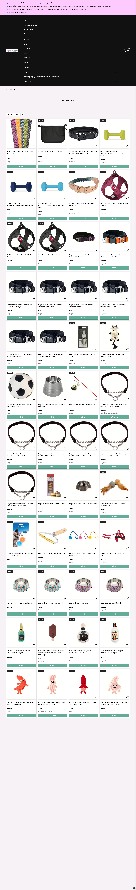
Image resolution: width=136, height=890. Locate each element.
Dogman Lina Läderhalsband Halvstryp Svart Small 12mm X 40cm (51, 455)
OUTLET (26, 62)
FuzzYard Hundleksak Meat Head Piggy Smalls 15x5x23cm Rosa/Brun (114, 703)
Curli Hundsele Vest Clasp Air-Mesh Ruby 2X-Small (114, 204)
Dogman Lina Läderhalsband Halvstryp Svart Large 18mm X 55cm (113, 405)
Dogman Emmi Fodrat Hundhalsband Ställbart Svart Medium (50, 306)
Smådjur (26, 72)
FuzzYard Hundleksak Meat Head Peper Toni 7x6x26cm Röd (83, 703)
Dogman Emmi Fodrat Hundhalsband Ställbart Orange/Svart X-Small (113, 256)
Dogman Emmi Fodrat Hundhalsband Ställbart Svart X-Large (113, 306)
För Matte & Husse (30, 25)
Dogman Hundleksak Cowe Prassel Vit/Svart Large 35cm (112, 355)
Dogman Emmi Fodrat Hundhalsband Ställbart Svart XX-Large (50, 355)
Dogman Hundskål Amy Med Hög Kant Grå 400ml (51, 405)
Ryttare (26, 67)
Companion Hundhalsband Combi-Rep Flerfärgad (82, 204)
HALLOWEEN (28, 29)
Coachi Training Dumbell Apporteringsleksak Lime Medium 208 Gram (113, 153)
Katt (25, 53)
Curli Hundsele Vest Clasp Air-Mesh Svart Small (21, 256)
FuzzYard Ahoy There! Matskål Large (19, 603)
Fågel (25, 20)
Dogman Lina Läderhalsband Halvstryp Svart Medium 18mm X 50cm (20, 455)
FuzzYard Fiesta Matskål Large (79, 603)
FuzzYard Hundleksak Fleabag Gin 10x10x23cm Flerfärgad (111, 652)
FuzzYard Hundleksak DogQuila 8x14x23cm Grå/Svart (80, 652)
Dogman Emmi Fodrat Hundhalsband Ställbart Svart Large (19, 306)
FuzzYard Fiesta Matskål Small (110, 603)
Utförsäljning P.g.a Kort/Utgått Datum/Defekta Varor (42, 77)
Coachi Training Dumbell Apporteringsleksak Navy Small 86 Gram (20, 204)
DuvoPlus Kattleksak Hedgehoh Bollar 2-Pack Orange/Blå (21, 554)
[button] (121, 50)
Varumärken (28, 81)
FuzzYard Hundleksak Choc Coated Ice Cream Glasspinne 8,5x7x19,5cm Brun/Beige (51, 653)
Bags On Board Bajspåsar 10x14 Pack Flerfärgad (20, 152)
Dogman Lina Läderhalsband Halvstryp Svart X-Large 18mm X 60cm (113, 455)
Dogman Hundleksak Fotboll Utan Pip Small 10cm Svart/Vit (19, 405)
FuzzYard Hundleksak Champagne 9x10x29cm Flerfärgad (18, 652)
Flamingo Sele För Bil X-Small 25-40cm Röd (113, 554)
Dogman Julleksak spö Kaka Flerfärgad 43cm (82, 405)
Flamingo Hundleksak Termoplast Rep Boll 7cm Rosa (82, 554)
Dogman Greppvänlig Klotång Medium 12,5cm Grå (82, 355)
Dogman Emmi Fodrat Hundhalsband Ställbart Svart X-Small (19, 355)
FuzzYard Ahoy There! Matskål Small (50, 603)
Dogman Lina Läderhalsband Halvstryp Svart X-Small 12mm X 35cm (20, 505)
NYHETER (27, 58)
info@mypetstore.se (23, 12)
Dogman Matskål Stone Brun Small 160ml (83, 504)
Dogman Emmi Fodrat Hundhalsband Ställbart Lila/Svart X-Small (81, 256)
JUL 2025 (27, 49)
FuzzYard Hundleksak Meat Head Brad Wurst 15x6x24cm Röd (20, 703)
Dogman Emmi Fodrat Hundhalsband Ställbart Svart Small (81, 306)
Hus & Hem (28, 39)
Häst (25, 44)
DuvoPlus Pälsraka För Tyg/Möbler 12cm (52, 553)
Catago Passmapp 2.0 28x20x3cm (50, 151)
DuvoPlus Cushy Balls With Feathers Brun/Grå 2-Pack (112, 505)
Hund (25, 34)
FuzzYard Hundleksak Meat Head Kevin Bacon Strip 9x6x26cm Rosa (51, 703)
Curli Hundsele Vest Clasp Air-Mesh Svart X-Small (52, 256)
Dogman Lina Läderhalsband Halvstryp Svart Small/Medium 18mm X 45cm (82, 455)
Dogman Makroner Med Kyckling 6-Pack (51, 504)
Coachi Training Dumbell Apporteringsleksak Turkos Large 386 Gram (51, 205)
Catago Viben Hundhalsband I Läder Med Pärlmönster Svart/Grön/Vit (83, 152)
